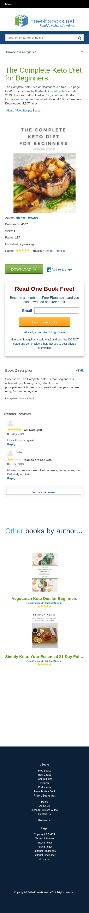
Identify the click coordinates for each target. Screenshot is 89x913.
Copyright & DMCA (44, 834)
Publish (44, 783)
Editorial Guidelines (45, 850)
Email (27, 311)
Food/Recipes (34, 603)
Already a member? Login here (44, 332)
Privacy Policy (44, 842)
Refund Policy (44, 846)
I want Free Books (44, 322)
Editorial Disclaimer (44, 855)
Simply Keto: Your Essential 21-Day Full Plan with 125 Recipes (44, 656)
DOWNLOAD (21, 269)
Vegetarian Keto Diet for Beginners (44, 598)
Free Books (44, 770)
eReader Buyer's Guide (44, 810)
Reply (11, 444)
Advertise (44, 859)
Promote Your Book (44, 791)
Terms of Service (44, 838)
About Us (44, 805)
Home (44, 801)
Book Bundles (44, 779)
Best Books (44, 774)
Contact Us (44, 814)
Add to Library (61, 269)
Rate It (60, 250)
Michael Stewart (46, 91)
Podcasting (44, 787)
